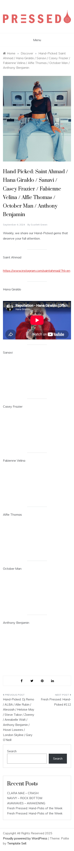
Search (12, 751)
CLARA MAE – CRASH (22, 793)
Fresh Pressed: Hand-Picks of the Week (34, 808)
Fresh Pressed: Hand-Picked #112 (56, 701)
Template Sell (16, 843)
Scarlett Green (39, 224)
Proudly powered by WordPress (25, 838)
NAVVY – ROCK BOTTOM (24, 798)
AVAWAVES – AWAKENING (26, 803)
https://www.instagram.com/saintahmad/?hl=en (36, 271)
